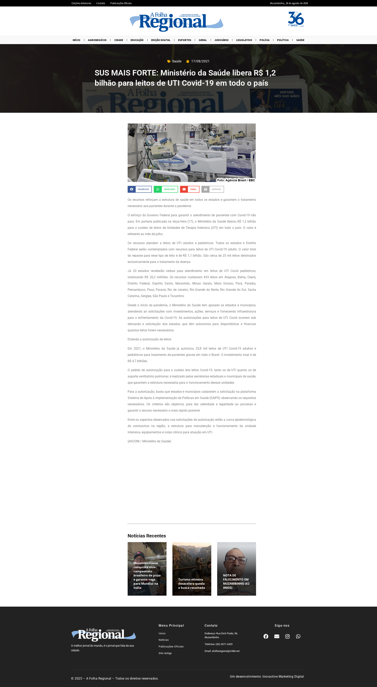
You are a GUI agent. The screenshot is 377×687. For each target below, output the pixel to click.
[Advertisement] (192, 484)
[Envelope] (277, 636)
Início (76, 40)
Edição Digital (160, 40)
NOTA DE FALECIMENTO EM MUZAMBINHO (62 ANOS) (236, 581)
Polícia (264, 40)
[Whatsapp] (298, 636)
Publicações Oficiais (121, 3)
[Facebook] (266, 636)
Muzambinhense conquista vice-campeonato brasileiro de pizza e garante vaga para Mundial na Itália (147, 575)
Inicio (162, 633)
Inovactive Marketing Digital (283, 676)
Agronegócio (97, 40)
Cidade (118, 40)
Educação (137, 40)
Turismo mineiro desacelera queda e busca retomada (191, 583)
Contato (100, 3)
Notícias (164, 639)
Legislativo (244, 40)
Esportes (184, 40)
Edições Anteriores (81, 3)
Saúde (300, 40)
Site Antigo (165, 653)
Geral (203, 40)
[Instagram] (287, 636)
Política (283, 40)
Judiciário (221, 40)
